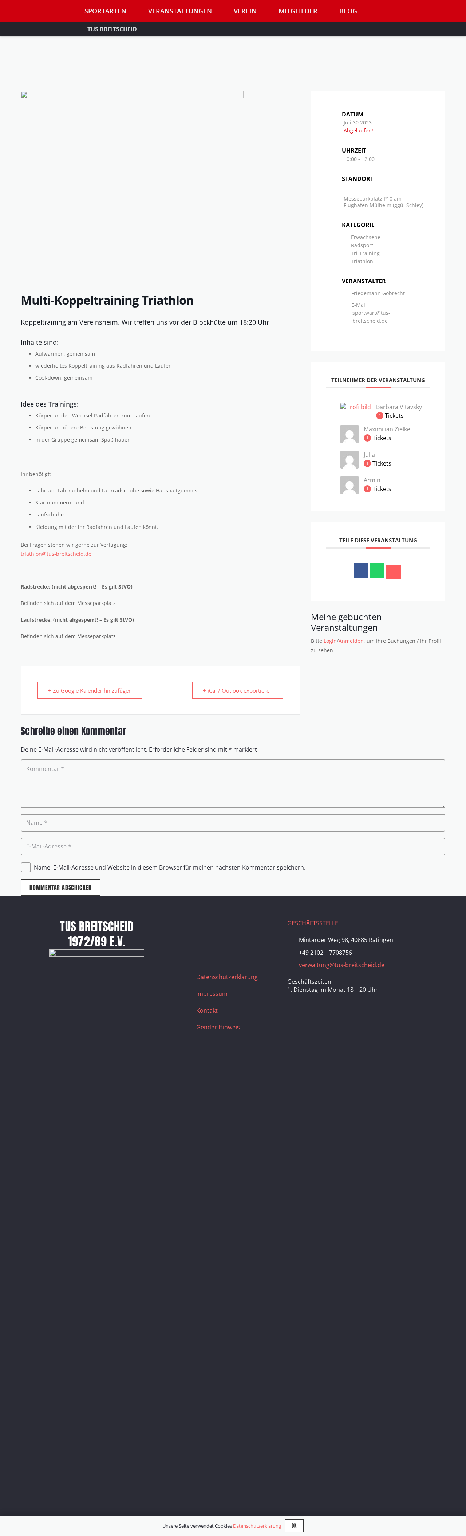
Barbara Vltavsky (399, 407)
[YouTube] (242, 928)
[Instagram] (223, 928)
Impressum (212, 994)
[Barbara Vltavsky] (355, 407)
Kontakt (207, 1010)
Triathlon (362, 261)
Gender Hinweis (218, 1027)
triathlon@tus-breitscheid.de (56, 553)
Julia (369, 455)
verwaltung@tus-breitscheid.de (341, 965)
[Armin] (349, 492)
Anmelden (351, 640)
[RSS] (205, 946)
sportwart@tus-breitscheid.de (371, 316)
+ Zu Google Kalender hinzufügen (90, 690)
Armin (372, 480)
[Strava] (260, 928)
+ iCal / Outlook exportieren (238, 690)
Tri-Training (365, 253)
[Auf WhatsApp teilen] (377, 570)
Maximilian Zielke (387, 429)
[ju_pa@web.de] (349, 467)
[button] (447, 11)
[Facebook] (205, 928)
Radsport (362, 245)
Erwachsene (365, 237)
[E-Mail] (393, 572)
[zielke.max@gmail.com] (349, 441)
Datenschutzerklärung (227, 977)
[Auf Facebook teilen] (361, 570)
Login (330, 640)
